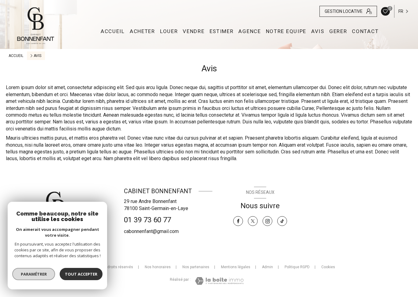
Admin (267, 267)
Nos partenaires (195, 267)
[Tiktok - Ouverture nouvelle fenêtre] (282, 221)
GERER (338, 31)
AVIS (317, 31)
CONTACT (365, 31)
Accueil (113, 31)
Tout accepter (81, 274)
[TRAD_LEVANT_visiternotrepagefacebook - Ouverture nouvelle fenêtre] (238, 221)
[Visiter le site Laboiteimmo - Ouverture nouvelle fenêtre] (219, 281)
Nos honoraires (158, 267)
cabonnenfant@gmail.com (151, 231)
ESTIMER (221, 31)
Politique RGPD (297, 267)
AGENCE (249, 31)
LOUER (169, 31)
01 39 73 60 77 (147, 220)
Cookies (328, 267)
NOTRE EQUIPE (286, 31)
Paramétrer (34, 274)
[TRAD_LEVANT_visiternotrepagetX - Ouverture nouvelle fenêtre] (253, 221)
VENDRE (193, 31)
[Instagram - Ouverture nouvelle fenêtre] (267, 221)
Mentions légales (235, 267)
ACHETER (142, 31)
